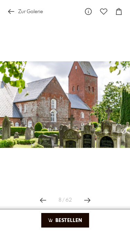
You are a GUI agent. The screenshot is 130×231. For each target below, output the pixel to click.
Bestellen (68, 220)
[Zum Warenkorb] (119, 11)
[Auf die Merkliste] (103, 11)
